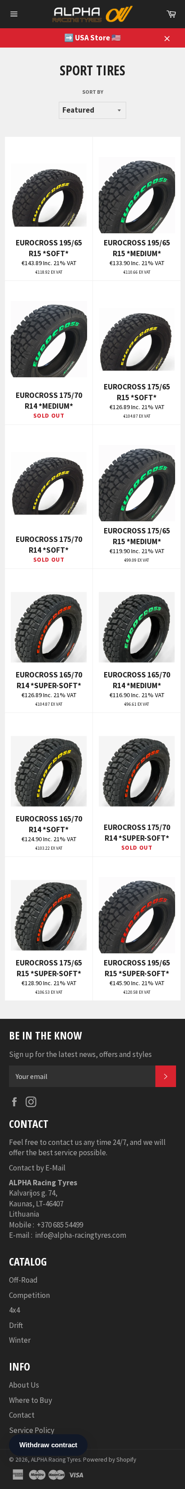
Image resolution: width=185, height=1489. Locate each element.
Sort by (92, 91)
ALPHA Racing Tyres (55, 1459)
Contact (22, 1415)
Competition (29, 1295)
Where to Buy (30, 1400)
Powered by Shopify (109, 1459)
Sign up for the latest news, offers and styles (80, 1054)
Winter (20, 1340)
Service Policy (31, 1430)
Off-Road (23, 1280)
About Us (24, 1385)
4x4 (14, 1310)
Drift (16, 1325)
